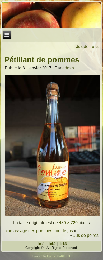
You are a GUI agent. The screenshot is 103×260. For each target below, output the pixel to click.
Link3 (63, 244)
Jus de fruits (85, 46)
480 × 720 (68, 223)
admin (68, 68)
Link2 (52, 244)
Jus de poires (86, 235)
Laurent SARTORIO (59, 255)
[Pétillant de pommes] (52, 215)
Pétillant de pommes (41, 60)
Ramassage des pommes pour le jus (38, 230)
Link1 (40, 244)
